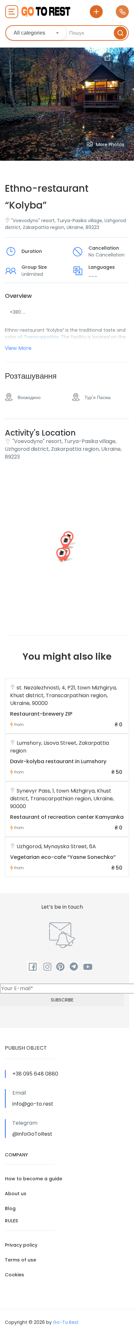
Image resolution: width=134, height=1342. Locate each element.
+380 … (17, 312)
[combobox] (37, 33)
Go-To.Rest (66, 1322)
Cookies (14, 1275)
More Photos (110, 144)
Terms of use (20, 1260)
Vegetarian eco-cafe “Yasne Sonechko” (63, 857)
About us (15, 1193)
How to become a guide (33, 1178)
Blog (10, 1208)
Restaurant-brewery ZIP (41, 714)
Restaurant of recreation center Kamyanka (67, 817)
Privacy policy (21, 1245)
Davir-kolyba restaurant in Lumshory (58, 761)
